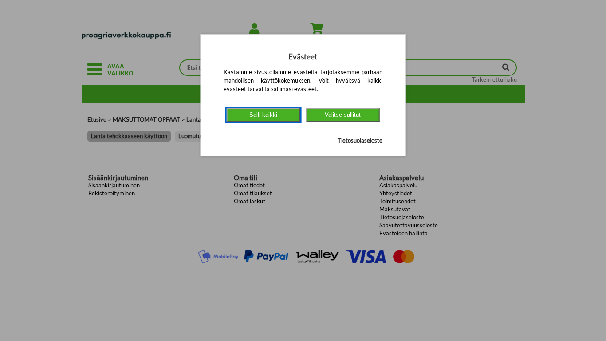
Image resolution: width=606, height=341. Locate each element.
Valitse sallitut (343, 114)
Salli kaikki (263, 114)
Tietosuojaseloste (360, 140)
